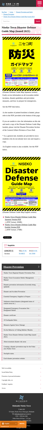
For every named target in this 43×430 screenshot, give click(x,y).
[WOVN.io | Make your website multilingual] (22, 423)
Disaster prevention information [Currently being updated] (20, 286)
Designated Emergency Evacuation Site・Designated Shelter (17, 309)
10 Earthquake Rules (10, 320)
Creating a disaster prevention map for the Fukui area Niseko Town (19, 348)
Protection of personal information (11, 376)
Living (11, 12)
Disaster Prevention (8, 14)
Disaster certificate (10, 315)
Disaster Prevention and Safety (24, 12)
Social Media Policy (7, 372)
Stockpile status (9, 353)
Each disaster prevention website (14, 358)
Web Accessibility (6, 368)
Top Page (4, 12)
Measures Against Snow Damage (14, 325)
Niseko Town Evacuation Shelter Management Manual (19, 279)
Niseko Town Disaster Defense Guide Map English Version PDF (20, 226)
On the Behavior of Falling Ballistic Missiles (18, 330)
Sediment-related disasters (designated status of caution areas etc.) (19, 302)
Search (38, 21)
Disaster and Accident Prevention (14, 291)
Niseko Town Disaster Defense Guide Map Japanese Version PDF (20, 218)
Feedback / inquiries (7, 384)
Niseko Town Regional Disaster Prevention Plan (19, 273)
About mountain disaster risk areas (15, 342)
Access (4, 388)
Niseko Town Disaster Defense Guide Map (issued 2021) (19, 16)
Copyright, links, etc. (7, 380)
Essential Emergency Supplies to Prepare (17, 296)
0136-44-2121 (19, 414)
